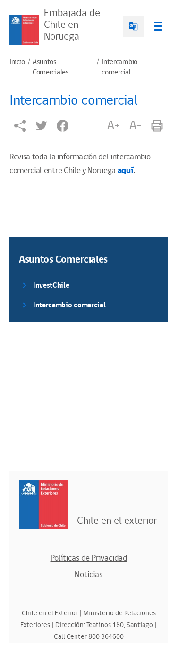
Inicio (17, 62)
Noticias (88, 575)
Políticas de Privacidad (89, 558)
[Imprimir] (157, 125)
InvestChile (51, 285)
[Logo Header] (24, 30)
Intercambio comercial (119, 67)
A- (135, 125)
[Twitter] (41, 125)
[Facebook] (62, 125)
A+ (113, 125)
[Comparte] (20, 125)
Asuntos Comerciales (50, 67)
